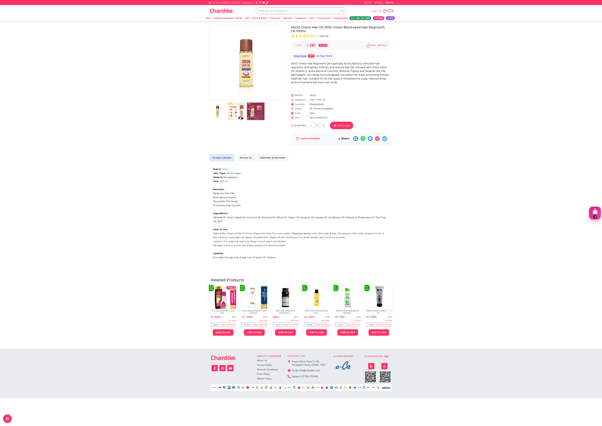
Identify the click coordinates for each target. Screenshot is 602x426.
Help (380, 2)
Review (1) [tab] (246, 157)
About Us (262, 360)
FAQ (369, 2)
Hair (247, 18)
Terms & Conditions (267, 369)
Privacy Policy (264, 365)
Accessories (324, 18)
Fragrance (300, 18)
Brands (378, 18)
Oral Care (274, 18)
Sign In (389, 2)
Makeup (287, 18)
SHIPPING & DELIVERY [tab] (272, 157)
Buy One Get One (360, 18)
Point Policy (263, 374)
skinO (313, 95)
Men (311, 18)
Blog (390, 18)
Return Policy (264, 378)
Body (239, 18)
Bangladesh (317, 104)
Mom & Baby (259, 18)
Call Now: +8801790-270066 (225, 2)
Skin (208, 18)
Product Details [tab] (222, 157)
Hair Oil (321, 99)
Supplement (341, 18)
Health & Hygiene (223, 18)
